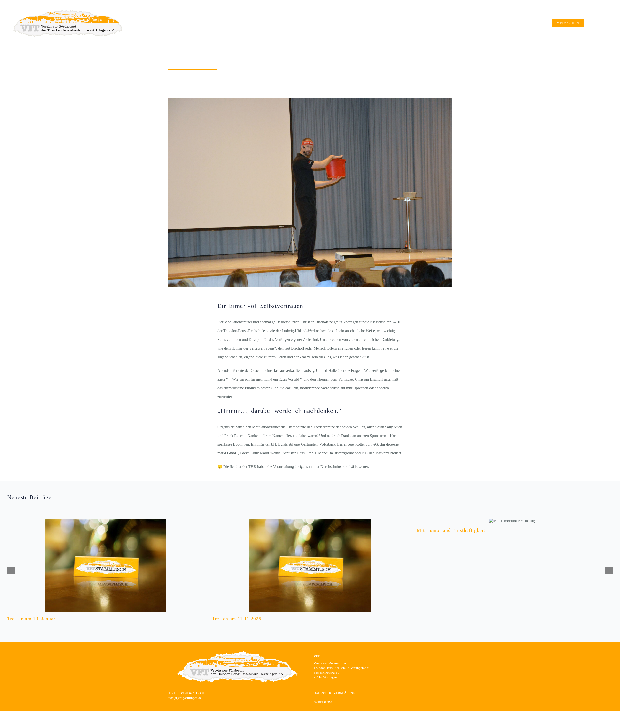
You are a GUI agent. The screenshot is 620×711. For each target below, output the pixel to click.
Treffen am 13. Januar (31, 618)
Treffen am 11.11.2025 (236, 618)
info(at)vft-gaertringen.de (185, 698)
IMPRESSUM (323, 702)
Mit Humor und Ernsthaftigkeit (451, 530)
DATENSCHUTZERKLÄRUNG (334, 693)
